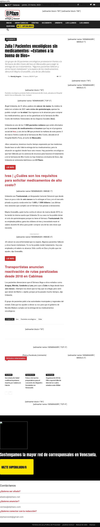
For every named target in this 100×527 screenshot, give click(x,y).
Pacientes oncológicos (28, 319)
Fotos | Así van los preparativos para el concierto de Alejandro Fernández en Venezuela (33, 383)
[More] (84, 332)
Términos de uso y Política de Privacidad (46, 525)
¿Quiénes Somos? (68, 525)
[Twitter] (91, 5)
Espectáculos (30, 374)
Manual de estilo (81, 525)
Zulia (40, 319)
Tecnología (50, 374)
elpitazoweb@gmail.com (12, 517)
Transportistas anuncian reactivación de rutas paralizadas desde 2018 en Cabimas (31, 271)
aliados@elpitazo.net (10, 497)
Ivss (17, 319)
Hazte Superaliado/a (14, 467)
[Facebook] (78, 5)
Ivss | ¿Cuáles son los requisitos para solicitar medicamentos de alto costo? (33, 180)
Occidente (10, 39)
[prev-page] (6, 392)
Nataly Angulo (16, 76)
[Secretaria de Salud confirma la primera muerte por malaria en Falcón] (14, 369)
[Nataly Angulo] (6, 76)
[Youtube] (94, 5)
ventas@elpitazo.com (10, 507)
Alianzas (92, 525)
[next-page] (10, 392)
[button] (8, 31)
